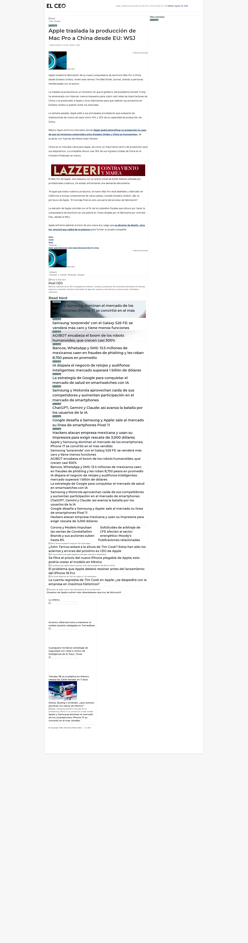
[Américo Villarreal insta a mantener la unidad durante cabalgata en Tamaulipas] (63, 603)
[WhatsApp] (50, 72)
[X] (49, 72)
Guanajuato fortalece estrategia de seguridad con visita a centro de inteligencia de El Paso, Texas (68, 651)
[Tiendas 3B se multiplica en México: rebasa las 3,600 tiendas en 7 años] (63, 658)
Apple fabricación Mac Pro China (86, 248)
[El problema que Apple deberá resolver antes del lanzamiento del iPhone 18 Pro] (82, 565)
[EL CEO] (56, 5)
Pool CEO (71, 69)
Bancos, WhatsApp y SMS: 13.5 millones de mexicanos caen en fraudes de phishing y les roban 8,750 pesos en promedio (98, 353)
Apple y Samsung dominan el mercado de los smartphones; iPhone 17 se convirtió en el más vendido (93, 310)
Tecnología (53, 26)
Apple (51, 248)
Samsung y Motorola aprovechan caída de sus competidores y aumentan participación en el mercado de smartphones (93, 395)
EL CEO (88, 728)
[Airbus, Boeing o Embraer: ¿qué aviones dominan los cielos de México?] (63, 700)
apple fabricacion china (63, 248)
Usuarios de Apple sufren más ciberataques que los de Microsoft (84, 592)
